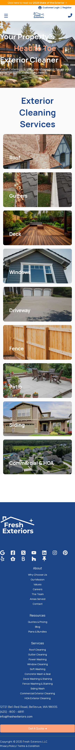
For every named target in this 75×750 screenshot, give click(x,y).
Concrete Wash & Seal (38, 674)
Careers (37, 589)
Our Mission (37, 579)
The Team (38, 594)
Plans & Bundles (37, 631)
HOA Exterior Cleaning (38, 698)
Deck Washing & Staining (37, 678)
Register (67, 7)
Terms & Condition (28, 746)
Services (37, 643)
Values (38, 584)
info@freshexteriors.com (16, 716)
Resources (37, 615)
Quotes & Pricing (37, 621)
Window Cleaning (37, 664)
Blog (37, 626)
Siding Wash (38, 688)
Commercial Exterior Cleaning (37, 693)
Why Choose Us (37, 574)
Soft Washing (37, 669)
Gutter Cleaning (37, 654)
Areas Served (37, 599)
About (37, 568)
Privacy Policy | (8, 746)
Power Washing (38, 659)
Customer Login (51, 7)
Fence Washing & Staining (37, 683)
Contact (38, 603)
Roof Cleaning (37, 649)
